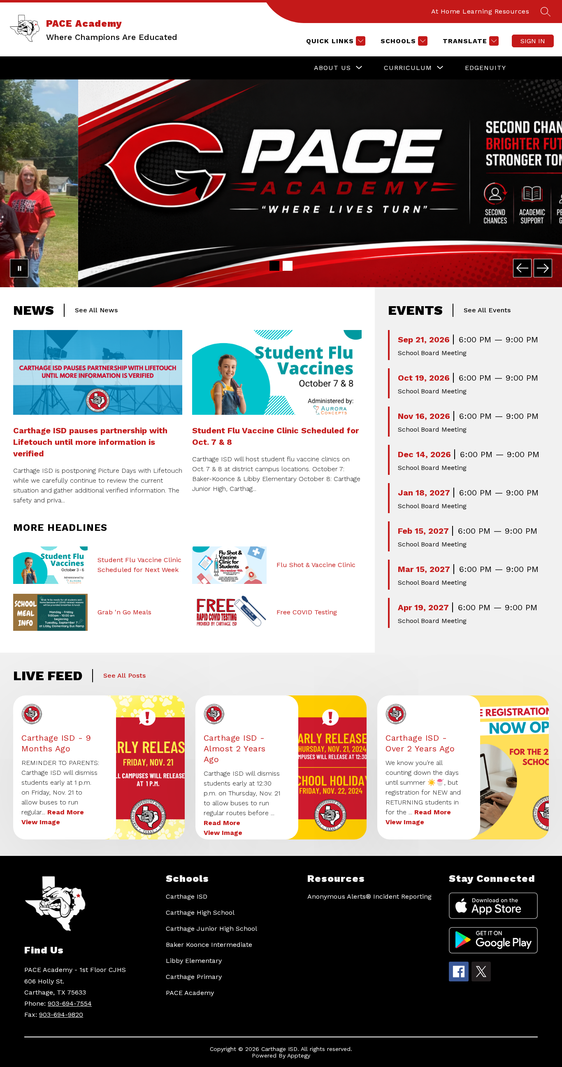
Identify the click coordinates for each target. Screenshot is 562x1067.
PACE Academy (190, 993)
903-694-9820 (61, 1014)
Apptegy (298, 1055)
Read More (65, 812)
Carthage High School (200, 912)
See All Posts (124, 675)
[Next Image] (543, 268)
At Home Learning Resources (480, 11)
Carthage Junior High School (211, 928)
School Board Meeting (432, 353)
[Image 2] (288, 266)
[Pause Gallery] (19, 268)
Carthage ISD (186, 896)
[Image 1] (274, 266)
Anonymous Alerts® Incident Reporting (369, 896)
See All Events (487, 310)
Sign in (532, 41)
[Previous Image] (522, 268)
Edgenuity (485, 68)
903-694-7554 (70, 1003)
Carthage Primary (194, 977)
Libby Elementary (194, 961)
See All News (96, 310)
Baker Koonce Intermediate (209, 944)
